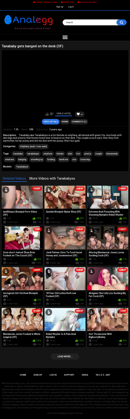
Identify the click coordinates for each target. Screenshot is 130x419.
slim (70, 154)
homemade (112, 154)
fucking (51, 159)
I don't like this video (51, 114)
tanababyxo (33, 154)
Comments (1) (79, 121)
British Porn (68, 2)
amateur (9, 159)
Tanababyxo (22, 167)
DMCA (85, 375)
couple (98, 154)
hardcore (63, 159)
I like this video (47, 114)
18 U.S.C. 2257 (102, 375)
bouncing (85, 159)
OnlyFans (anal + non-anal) (33, 146)
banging (22, 159)
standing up (37, 159)
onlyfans (48, 154)
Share (65, 121)
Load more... (65, 356)
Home (23, 375)
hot (78, 154)
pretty (87, 154)
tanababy (18, 154)
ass (74, 159)
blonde (60, 154)
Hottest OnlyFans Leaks (47, 2)
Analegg (61, 413)
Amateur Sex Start (88, 2)
